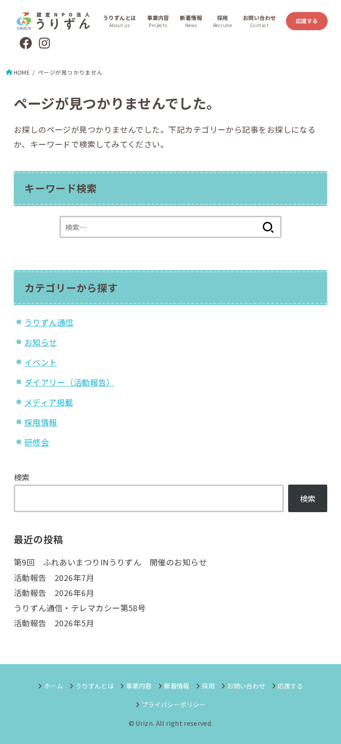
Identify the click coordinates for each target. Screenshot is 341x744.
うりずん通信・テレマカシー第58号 (80, 607)
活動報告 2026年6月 (54, 592)
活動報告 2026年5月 (54, 623)
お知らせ (40, 342)
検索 (22, 477)
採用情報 (40, 422)
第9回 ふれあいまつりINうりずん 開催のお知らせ (110, 562)
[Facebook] (26, 43)
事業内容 (138, 685)
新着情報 (176, 685)
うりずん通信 (49, 322)
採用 (208, 685)
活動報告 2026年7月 (54, 577)
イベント (40, 362)
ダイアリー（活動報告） (69, 382)
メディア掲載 (48, 402)
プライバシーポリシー (173, 704)
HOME (22, 72)
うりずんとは (94, 685)
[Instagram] (44, 43)
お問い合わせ (246, 685)
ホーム (53, 685)
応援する (307, 21)
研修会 (36, 442)
